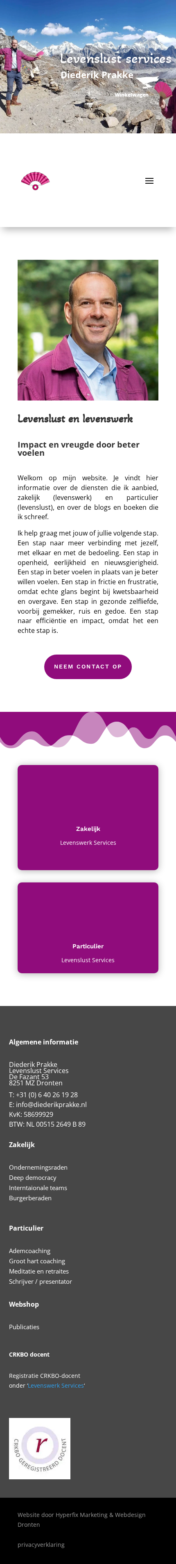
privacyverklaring (41, 1544)
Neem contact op (88, 666)
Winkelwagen (132, 94)
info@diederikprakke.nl (51, 1104)
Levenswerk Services (56, 1385)
